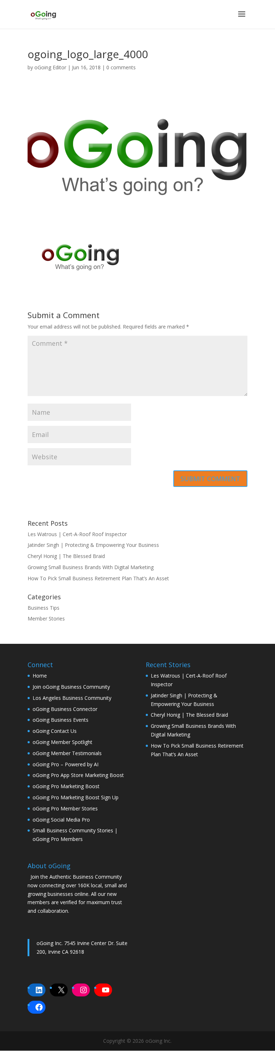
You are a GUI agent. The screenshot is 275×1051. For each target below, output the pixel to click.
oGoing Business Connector (65, 709)
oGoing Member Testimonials (67, 753)
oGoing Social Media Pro (61, 819)
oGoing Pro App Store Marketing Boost (78, 775)
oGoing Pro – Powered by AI (65, 764)
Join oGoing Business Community (71, 686)
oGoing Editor (50, 67)
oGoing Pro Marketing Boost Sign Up (76, 797)
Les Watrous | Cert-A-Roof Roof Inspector (77, 534)
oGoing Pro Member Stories (65, 808)
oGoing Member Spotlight (62, 742)
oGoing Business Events (60, 719)
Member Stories (46, 618)
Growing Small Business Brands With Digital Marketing (91, 567)
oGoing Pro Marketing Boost (66, 786)
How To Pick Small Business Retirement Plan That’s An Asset (98, 578)
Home (40, 675)
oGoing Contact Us (55, 730)
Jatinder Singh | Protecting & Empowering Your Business (93, 544)
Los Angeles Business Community (72, 697)
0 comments (121, 67)
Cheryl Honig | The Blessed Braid (66, 556)
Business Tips (43, 607)
